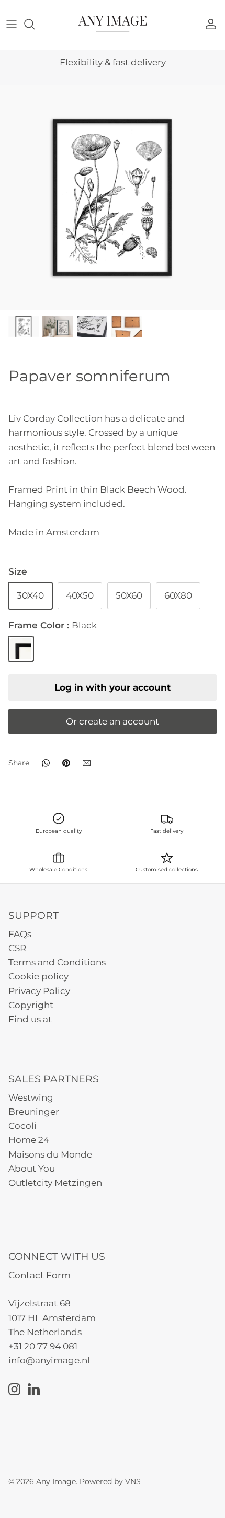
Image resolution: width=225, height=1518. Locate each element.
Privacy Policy (39, 991)
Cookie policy (38, 976)
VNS (133, 1481)
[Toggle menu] (11, 24)
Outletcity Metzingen (55, 1182)
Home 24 (28, 1140)
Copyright (30, 1005)
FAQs (19, 934)
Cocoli (22, 1125)
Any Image (56, 1481)
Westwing (30, 1097)
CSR (17, 948)
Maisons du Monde (50, 1154)
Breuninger (33, 1111)
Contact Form (39, 1275)
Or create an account (112, 721)
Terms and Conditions (57, 962)
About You (31, 1168)
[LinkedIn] (34, 1389)
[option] (112, 197)
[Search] (34, 24)
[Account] (213, 24)
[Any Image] (112, 24)
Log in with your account (112, 687)
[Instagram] (14, 1389)
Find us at (30, 1019)
